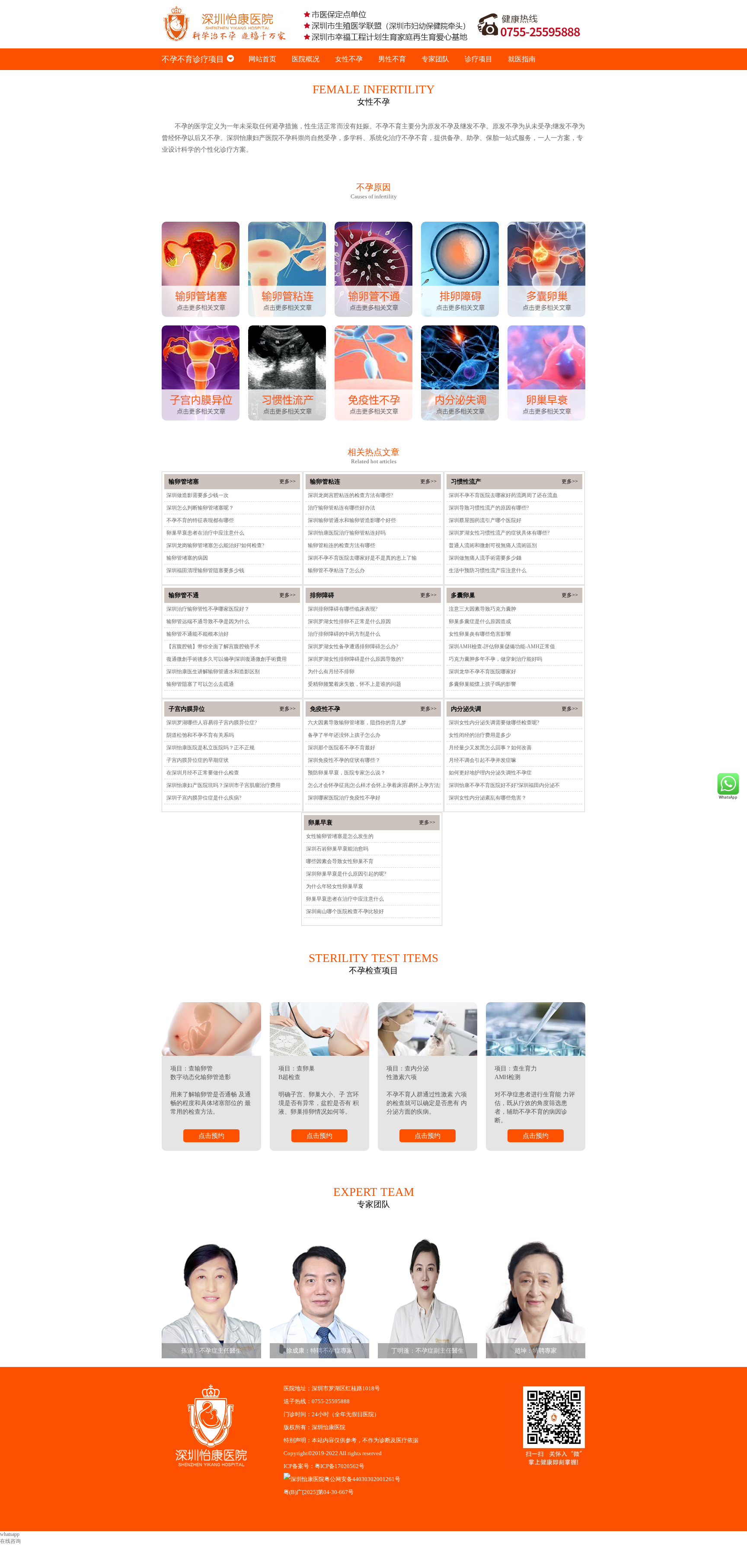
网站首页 (262, 59)
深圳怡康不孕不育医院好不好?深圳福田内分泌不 (504, 785)
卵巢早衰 (320, 822)
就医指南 (522, 59)
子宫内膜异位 (187, 709)
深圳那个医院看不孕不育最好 (341, 748)
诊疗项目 (478, 59)
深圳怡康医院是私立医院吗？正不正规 (210, 748)
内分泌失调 (466, 709)
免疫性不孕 (325, 709)
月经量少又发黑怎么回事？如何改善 (490, 748)
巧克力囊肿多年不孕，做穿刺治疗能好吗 (495, 659)
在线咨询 (10, 1541)
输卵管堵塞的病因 (187, 558)
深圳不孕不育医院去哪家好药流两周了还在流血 (503, 495)
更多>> (287, 481)
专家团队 (435, 59)
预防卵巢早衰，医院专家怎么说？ (347, 773)
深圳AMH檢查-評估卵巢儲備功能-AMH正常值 (502, 646)
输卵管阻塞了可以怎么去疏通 (200, 684)
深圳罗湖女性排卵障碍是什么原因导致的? (355, 659)
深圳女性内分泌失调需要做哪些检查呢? (494, 723)
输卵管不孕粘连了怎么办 (336, 570)
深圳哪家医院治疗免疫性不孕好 (344, 798)
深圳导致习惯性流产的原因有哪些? (489, 508)
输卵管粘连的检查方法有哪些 (341, 545)
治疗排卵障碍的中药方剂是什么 (344, 634)
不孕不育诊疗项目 (193, 59)
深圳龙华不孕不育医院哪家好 (482, 672)
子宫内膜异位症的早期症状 (197, 760)
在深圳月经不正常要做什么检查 (202, 773)
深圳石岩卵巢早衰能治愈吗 (337, 849)
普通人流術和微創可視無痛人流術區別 (493, 545)
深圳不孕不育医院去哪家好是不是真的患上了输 (362, 558)
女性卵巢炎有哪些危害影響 (480, 634)
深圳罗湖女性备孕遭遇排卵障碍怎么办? (353, 646)
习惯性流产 (466, 481)
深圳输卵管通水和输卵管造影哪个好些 (352, 520)
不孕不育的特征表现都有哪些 (200, 520)
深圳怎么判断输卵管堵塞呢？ (200, 508)
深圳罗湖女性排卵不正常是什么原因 (349, 621)
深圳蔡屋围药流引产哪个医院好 (485, 520)
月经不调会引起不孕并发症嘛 (482, 760)
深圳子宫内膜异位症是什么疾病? (203, 798)
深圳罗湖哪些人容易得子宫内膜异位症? (211, 723)
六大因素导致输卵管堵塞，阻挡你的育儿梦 (357, 723)
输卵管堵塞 (184, 481)
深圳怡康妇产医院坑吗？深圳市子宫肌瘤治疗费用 (223, 785)
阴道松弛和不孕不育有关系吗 (200, 735)
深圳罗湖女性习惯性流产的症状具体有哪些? (499, 533)
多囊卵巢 (463, 595)
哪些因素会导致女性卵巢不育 (340, 861)
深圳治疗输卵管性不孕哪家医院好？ (207, 609)
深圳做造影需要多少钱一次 (197, 495)
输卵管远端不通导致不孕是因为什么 (207, 621)
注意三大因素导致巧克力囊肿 (482, 609)
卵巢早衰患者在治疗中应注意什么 (205, 533)
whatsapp (9, 1534)
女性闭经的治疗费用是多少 (480, 735)
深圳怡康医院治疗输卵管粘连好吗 (347, 533)
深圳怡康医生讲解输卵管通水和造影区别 (213, 672)
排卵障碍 (322, 595)
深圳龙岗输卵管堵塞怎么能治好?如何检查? (215, 545)
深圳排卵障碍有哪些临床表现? (342, 609)
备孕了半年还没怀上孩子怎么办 (344, 735)
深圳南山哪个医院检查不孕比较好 (345, 911)
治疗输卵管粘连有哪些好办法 (341, 508)
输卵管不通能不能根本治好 (197, 634)
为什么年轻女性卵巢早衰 (334, 886)
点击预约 (211, 1135)
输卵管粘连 (325, 481)
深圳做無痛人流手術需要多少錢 (485, 558)
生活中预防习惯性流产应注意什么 (488, 570)
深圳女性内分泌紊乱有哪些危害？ (488, 798)
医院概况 (305, 59)
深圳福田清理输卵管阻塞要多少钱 (205, 570)
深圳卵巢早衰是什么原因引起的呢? (346, 874)
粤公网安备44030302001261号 (362, 1479)
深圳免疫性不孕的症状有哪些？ (344, 760)
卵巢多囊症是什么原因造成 (480, 621)
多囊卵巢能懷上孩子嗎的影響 (482, 684)
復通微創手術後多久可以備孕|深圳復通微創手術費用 (226, 659)
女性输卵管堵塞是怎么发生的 (340, 836)
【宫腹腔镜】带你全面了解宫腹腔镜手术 (213, 646)
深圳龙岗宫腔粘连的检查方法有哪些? (350, 495)
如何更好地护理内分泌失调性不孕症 (490, 773)
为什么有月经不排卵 (331, 672)
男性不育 (392, 59)
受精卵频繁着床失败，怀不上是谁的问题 (354, 684)
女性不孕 (349, 59)
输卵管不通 (184, 595)
